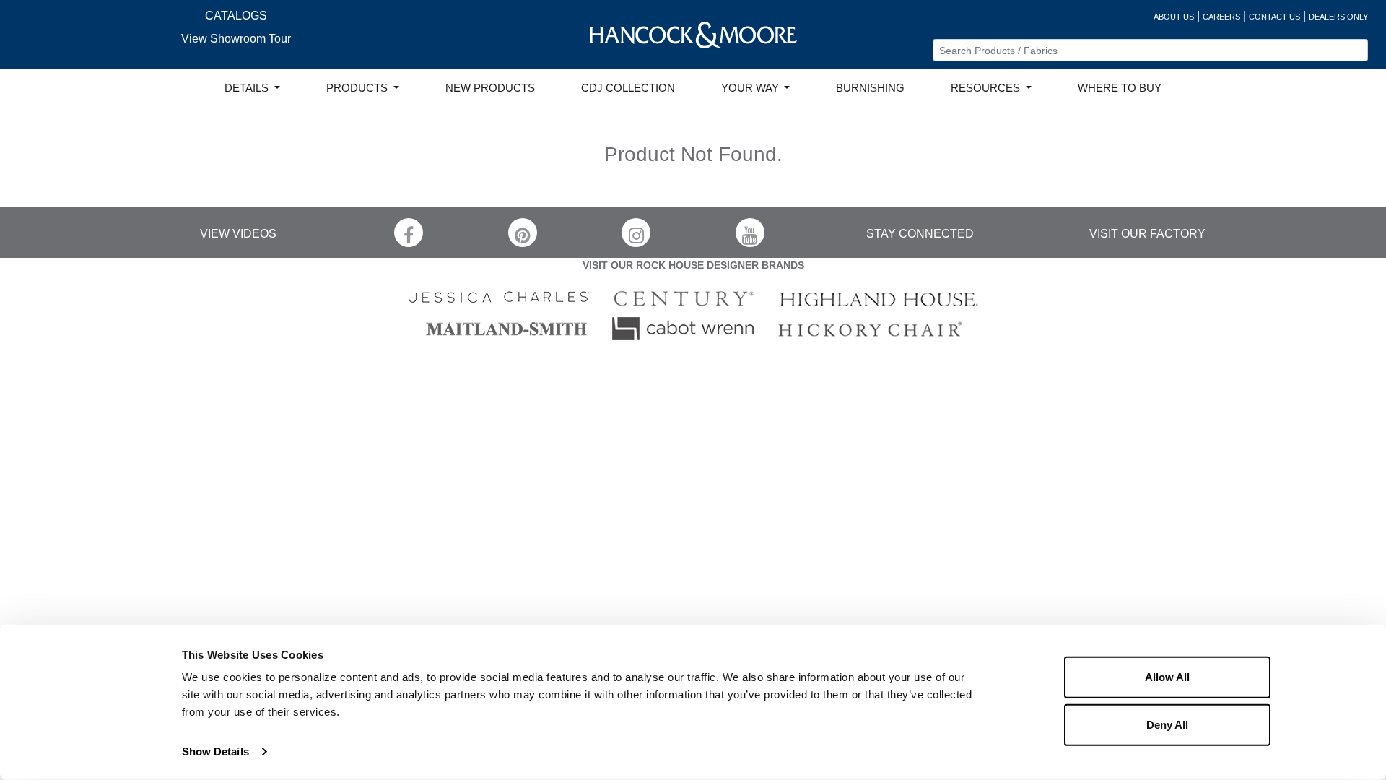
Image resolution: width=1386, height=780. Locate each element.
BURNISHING (870, 88)
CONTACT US (1274, 16)
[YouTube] (750, 232)
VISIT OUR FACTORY (1147, 234)
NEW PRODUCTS (490, 88)
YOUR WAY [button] (751, 88)
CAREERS (1221, 16)
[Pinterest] (522, 232)
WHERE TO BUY (1119, 88)
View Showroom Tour (236, 38)
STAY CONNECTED (920, 234)
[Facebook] (408, 232)
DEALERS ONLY (1338, 16)
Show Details (215, 751)
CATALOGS (236, 15)
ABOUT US (1174, 16)
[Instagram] (636, 232)
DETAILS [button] (248, 88)
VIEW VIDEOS (238, 234)
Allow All (1167, 677)
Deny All (1167, 724)
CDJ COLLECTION (628, 88)
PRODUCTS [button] (358, 88)
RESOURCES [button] (987, 88)
